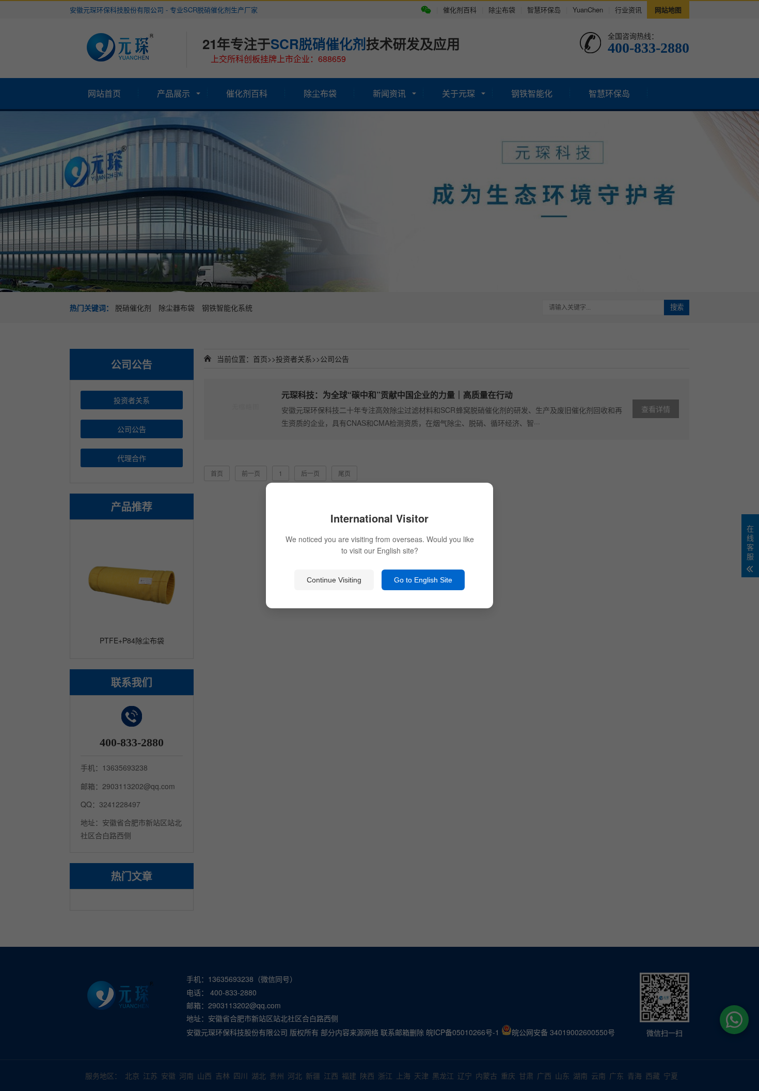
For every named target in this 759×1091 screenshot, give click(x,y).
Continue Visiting (334, 580)
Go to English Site (423, 580)
